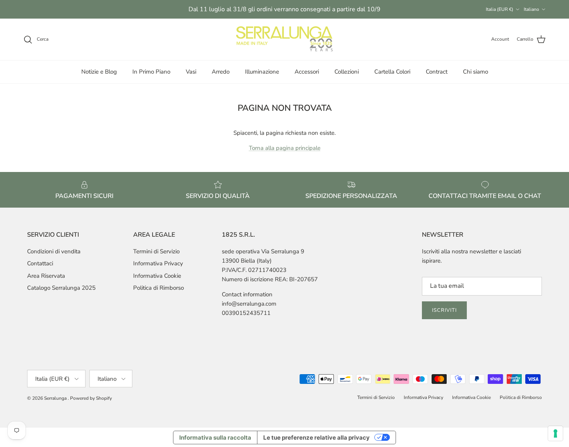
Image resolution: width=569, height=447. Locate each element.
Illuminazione (262, 72)
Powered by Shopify (91, 398)
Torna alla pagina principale (284, 148)
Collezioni (346, 72)
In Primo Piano (151, 72)
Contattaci (40, 263)
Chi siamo (475, 72)
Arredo (221, 72)
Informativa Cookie (157, 276)
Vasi (191, 72)
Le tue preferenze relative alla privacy (316, 437)
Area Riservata (46, 276)
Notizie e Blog (99, 72)
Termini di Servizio (156, 251)
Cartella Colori (392, 72)
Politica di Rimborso (158, 288)
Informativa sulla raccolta (215, 437)
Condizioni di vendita (54, 251)
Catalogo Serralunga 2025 (61, 288)
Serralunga (56, 398)
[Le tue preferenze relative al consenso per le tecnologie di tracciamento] (555, 433)
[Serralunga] (284, 39)
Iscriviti (444, 310)
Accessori (307, 72)
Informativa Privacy (158, 263)
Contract (436, 72)
